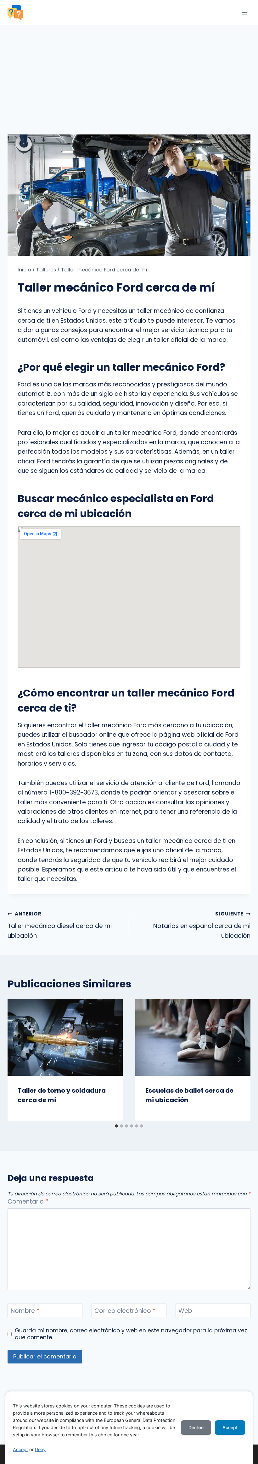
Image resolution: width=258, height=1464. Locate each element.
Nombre (25, 1311)
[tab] (116, 1126)
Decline (196, 1427)
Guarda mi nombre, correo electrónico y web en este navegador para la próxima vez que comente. (131, 1334)
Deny (40, 1449)
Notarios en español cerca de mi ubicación (201, 925)
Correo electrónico (124, 1311)
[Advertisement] (129, 72)
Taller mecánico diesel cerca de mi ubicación (60, 925)
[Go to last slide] (19, 1059)
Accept (20, 1449)
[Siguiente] (239, 1059)
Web (185, 1311)
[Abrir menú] (244, 12)
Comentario (28, 1202)
